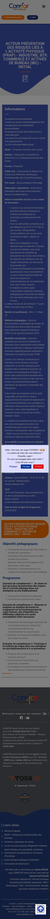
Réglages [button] (13, 466)
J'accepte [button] (26, 467)
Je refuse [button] (38, 467)
